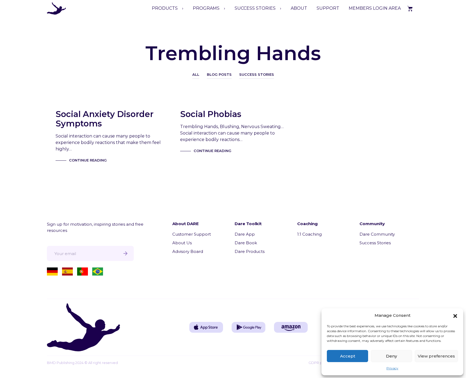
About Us (182, 242)
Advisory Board (187, 251)
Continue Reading (88, 160)
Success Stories (256, 74)
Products (165, 8)
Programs (206, 8)
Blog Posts (219, 74)
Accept (347, 356)
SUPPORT (328, 8)
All (195, 74)
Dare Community (377, 234)
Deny (391, 356)
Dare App (245, 234)
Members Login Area (375, 8)
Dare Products (250, 251)
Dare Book (246, 242)
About (299, 8)
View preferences (436, 356)
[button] (455, 315)
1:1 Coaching (309, 234)
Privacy (392, 368)
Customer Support (191, 234)
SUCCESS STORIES (255, 8)
